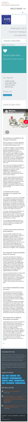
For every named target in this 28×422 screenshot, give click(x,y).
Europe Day (4, 380)
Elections (11, 380)
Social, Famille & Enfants (10, 83)
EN (22, 12)
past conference (10, 383)
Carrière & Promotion (10, 85)
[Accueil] (6, 15)
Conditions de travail (9, 81)
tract (3, 375)
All (3, 343)
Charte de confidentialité (13, 415)
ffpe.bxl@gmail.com (5, 3)
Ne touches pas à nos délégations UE (12, 391)
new (19, 375)
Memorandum (5, 378)
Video (3, 383)
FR (25, 12)
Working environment (19, 380)
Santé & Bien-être (10, 45)
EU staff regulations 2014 (15, 378)
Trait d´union (13, 375)
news (7, 375)
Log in (24, 8)
